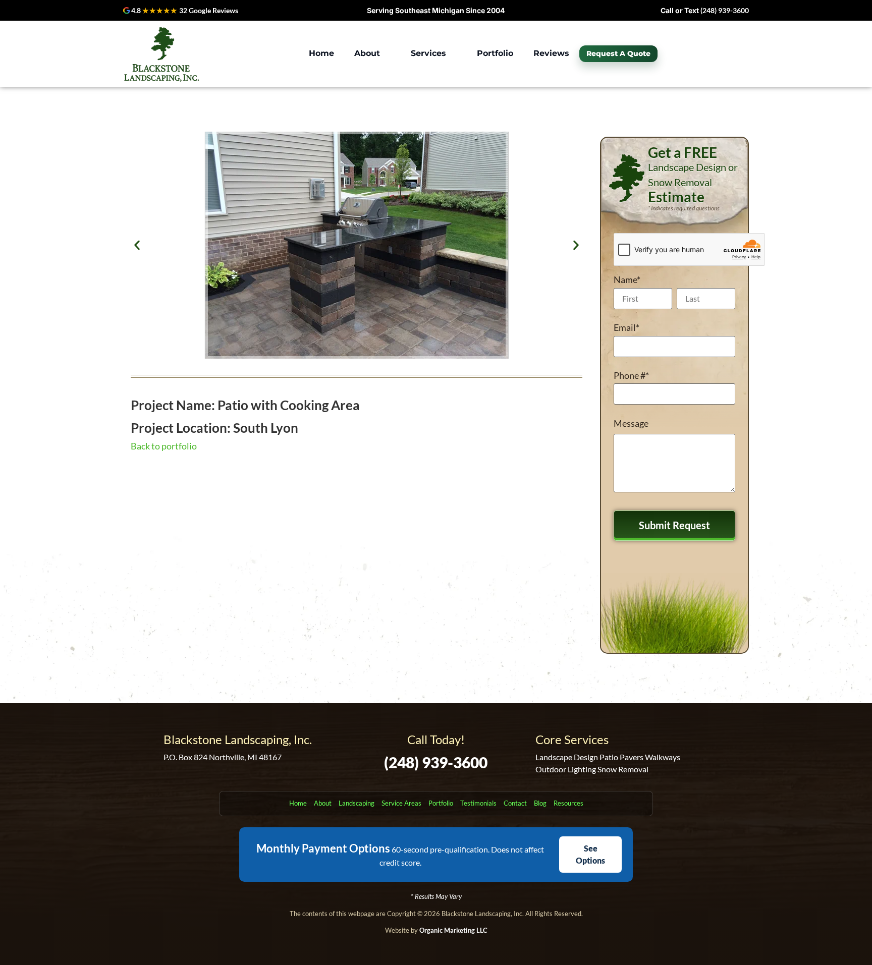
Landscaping (356, 803)
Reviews (551, 53)
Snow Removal (622, 769)
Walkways (662, 757)
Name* (627, 279)
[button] (372, 53)
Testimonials (478, 803)
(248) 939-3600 (724, 10)
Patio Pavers (621, 757)
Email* (626, 327)
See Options (590, 854)
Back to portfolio (164, 445)
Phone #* (631, 375)
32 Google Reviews (208, 10)
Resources (568, 803)
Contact (515, 803)
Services (428, 53)
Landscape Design (566, 757)
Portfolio (495, 53)
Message (631, 423)
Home (321, 53)
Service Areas (401, 803)
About (367, 53)
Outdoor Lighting (565, 769)
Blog (540, 803)
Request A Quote (618, 53)
